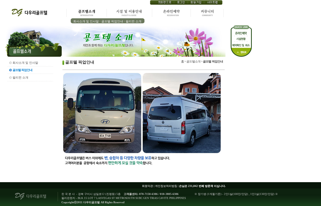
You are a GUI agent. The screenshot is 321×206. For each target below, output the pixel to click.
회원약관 (147, 185)
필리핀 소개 (133, 21)
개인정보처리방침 (166, 185)
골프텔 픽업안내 (112, 21)
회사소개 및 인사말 (86, 21)
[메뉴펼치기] (34, 55)
